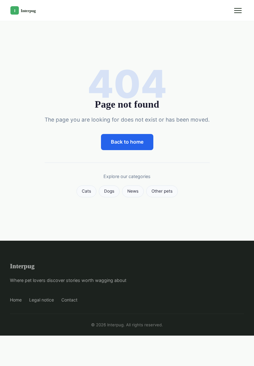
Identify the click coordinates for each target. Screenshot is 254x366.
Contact (69, 299)
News (132, 191)
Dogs (109, 191)
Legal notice (41, 299)
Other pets (162, 191)
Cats (86, 191)
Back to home (127, 142)
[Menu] (238, 11)
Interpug (22, 266)
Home (16, 299)
